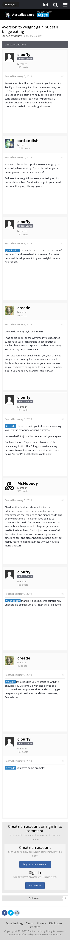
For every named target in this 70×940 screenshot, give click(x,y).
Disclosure (55, 923)
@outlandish (12, 250)
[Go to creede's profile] (9, 310)
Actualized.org (14, 923)
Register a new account (35, 864)
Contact (35, 927)
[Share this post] (62, 76)
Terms (30, 923)
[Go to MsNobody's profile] (9, 486)
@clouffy (10, 681)
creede (23, 307)
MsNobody (27, 483)
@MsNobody (13, 600)
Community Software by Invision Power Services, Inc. (35, 934)
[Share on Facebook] (4, 913)
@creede (10, 426)
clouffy (18, 35)
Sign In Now (35, 885)
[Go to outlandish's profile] (9, 143)
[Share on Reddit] (17, 912)
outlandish (28, 140)
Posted (18, 76)
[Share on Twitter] (11, 913)
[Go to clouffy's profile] (9, 57)
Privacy (41, 923)
